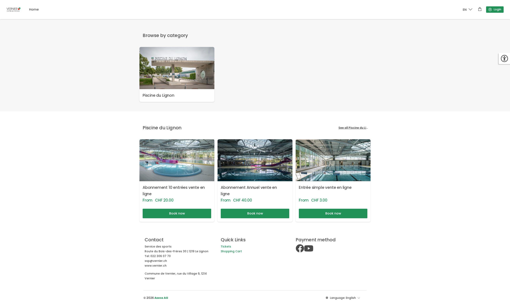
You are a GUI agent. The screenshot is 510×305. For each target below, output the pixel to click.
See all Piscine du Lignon (356, 128)
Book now (177, 213)
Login (497, 9)
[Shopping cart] (480, 9)
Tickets (226, 246)
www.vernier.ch (156, 266)
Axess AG (161, 298)
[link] (176, 74)
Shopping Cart (231, 251)
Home (34, 9)
